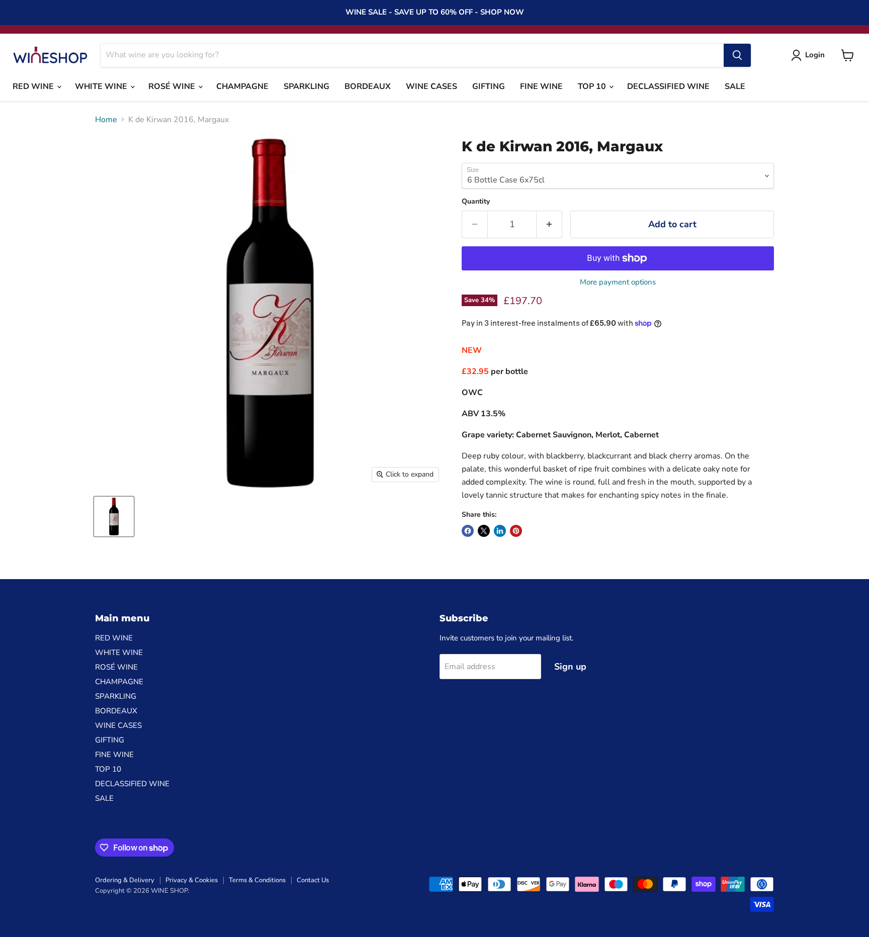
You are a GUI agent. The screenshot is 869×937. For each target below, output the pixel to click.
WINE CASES (431, 86)
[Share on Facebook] (468, 531)
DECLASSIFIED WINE (668, 86)
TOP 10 (593, 86)
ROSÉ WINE (172, 86)
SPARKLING (306, 86)
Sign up (570, 667)
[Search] (737, 55)
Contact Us (313, 880)
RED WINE (34, 86)
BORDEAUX (367, 86)
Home (106, 119)
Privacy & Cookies (191, 880)
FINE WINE (541, 86)
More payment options (618, 282)
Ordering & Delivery (124, 880)
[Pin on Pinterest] (516, 531)
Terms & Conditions (257, 880)
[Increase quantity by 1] (549, 224)
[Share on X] (484, 531)
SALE (735, 86)
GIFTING (488, 86)
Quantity (476, 202)
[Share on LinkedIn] (500, 531)
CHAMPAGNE (242, 86)
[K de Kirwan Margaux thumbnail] (114, 516)
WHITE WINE (102, 86)
